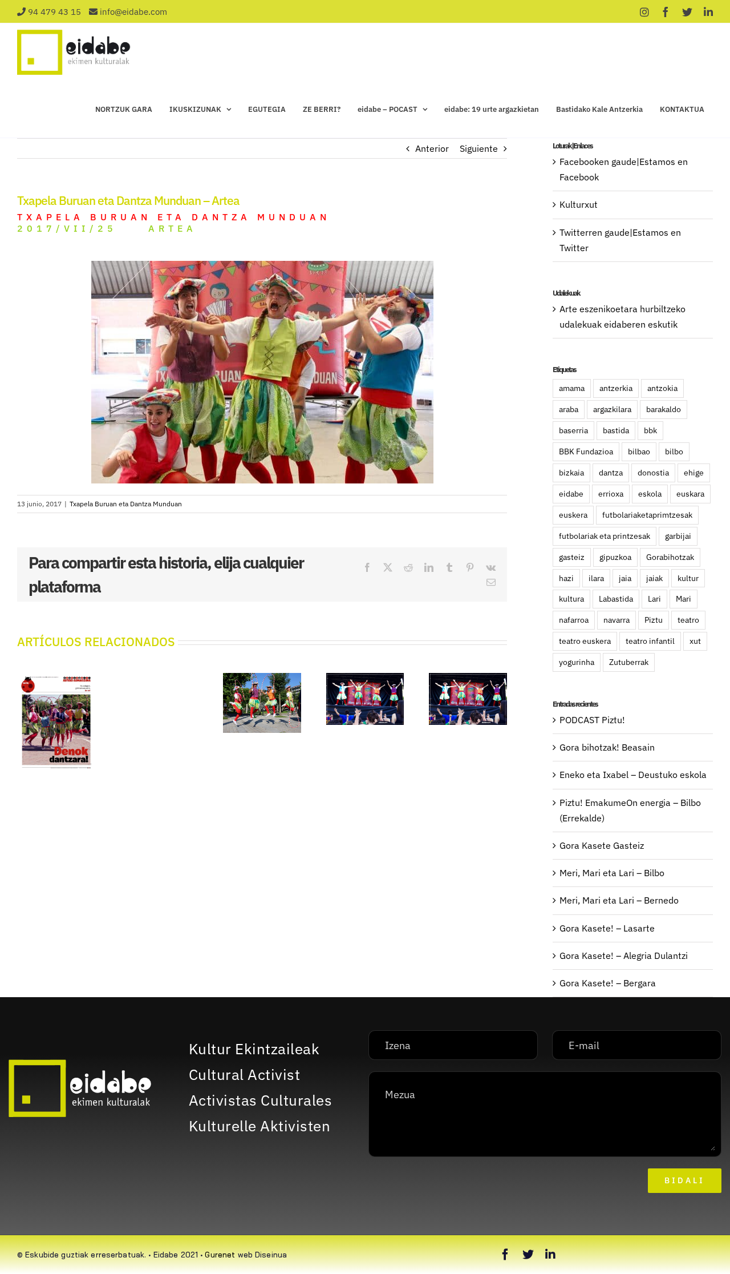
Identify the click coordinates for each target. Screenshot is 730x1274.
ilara (596, 578)
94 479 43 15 (54, 11)
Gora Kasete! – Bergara (607, 983)
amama (572, 387)
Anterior (432, 148)
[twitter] (528, 1254)
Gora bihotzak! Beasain (607, 747)
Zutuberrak (628, 661)
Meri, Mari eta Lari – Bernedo (619, 900)
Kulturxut (578, 204)
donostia (653, 472)
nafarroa (574, 619)
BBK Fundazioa (586, 451)
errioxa (610, 493)
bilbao (639, 451)
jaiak (654, 578)
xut (695, 640)
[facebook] (505, 1254)
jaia (625, 578)
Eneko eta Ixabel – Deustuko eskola (633, 774)
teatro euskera (585, 640)
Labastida (616, 598)
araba (568, 409)
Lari (654, 598)
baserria (573, 430)
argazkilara (612, 409)
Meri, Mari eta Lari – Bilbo (611, 872)
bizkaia (571, 472)
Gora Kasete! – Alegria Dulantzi (623, 955)
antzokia (662, 387)
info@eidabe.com (133, 11)
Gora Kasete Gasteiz (601, 845)
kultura (571, 598)
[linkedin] (550, 1254)
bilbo (674, 451)
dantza (611, 472)
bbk (650, 430)
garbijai (678, 535)
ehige (694, 472)
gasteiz (572, 556)
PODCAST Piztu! (592, 719)
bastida (616, 430)
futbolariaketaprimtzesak (647, 514)
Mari (683, 598)
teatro (688, 619)
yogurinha (576, 661)
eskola (650, 493)
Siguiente (479, 148)
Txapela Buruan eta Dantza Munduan (126, 503)
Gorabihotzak (670, 556)
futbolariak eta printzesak (604, 535)
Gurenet (220, 1254)
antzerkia (615, 387)
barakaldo (663, 409)
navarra (616, 619)
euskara (690, 493)
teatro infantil (650, 640)
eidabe (571, 493)
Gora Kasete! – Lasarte (607, 928)
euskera (573, 514)
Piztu (653, 619)
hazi (566, 578)
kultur (688, 578)
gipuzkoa (615, 556)
